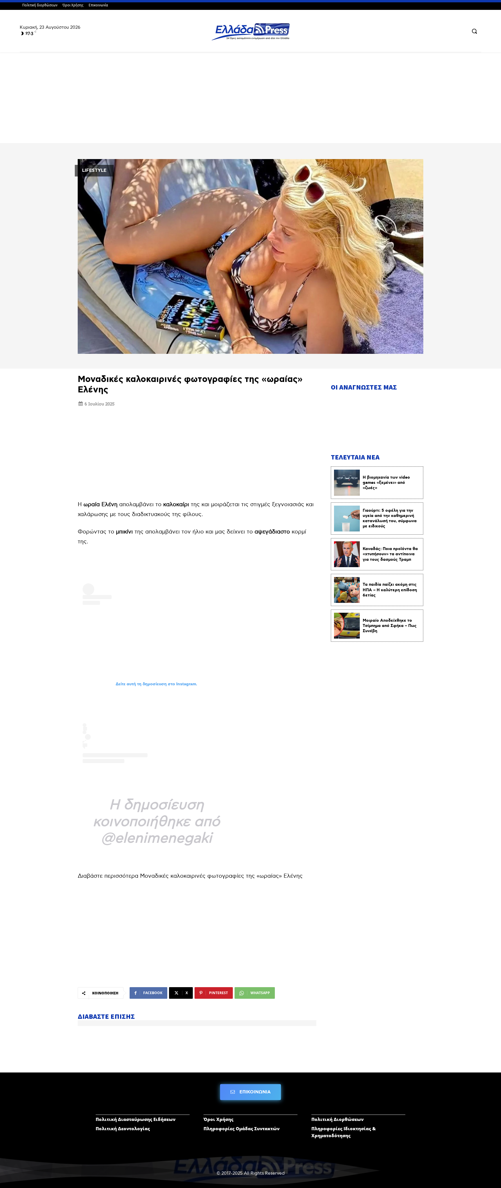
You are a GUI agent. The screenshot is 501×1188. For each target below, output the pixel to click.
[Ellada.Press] (250, 32)
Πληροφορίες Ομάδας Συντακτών (241, 1128)
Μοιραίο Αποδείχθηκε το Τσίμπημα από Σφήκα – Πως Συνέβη (390, 626)
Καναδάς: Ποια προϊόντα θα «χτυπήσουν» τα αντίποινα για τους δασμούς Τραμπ (390, 554)
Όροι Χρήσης (218, 1119)
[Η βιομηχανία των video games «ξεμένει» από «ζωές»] (347, 482)
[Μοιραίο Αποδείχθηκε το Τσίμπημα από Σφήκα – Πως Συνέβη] (347, 626)
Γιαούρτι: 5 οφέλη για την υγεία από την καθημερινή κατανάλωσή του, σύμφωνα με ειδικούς (390, 518)
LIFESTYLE (94, 170)
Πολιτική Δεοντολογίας (123, 1128)
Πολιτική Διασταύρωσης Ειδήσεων (135, 1119)
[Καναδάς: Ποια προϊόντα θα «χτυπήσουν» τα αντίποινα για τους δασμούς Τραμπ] (347, 554)
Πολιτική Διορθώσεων (337, 1119)
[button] (474, 31)
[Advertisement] (250, 100)
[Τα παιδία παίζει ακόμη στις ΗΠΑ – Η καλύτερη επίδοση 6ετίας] (347, 590)
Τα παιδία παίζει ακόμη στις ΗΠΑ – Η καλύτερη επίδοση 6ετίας (390, 590)
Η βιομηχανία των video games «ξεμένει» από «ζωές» (386, 483)
